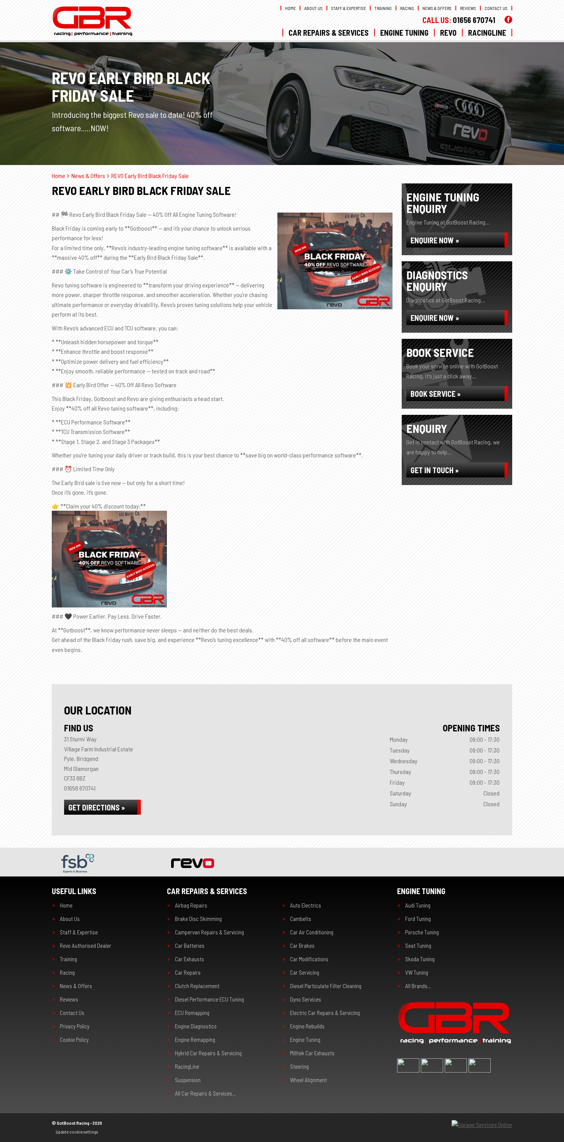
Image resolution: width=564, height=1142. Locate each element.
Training (383, 8)
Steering (299, 1066)
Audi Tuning (417, 905)
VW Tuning (416, 972)
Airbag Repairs (191, 905)
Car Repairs (188, 972)
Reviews (468, 8)
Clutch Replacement (197, 986)
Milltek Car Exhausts (312, 1053)
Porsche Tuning (422, 932)
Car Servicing (304, 972)
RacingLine (487, 32)
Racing (407, 8)
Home (290, 8)
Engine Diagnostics (196, 1026)
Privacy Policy (74, 1026)
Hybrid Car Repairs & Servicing (208, 1053)
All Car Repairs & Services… (205, 1093)
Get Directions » (96, 807)
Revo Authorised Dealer (85, 946)
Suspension (188, 1080)
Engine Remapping (195, 1040)
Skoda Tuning (420, 959)
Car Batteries (189, 946)
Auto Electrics (305, 905)
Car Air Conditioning (311, 932)
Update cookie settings (77, 1131)
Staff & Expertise (348, 8)
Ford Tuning (418, 919)
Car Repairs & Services (329, 32)
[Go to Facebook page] (508, 19)
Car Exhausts (189, 959)
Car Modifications (309, 959)
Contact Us (496, 8)
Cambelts (300, 919)
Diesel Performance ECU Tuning (209, 999)
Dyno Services (305, 999)
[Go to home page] (92, 21)
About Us (313, 8)
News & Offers (437, 8)
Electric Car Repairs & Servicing (325, 1013)
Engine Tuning (404, 32)
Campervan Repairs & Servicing (209, 932)
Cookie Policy (74, 1040)
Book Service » (436, 393)
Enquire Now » (435, 240)
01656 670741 (458, 20)
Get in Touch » (435, 470)
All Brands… (418, 986)
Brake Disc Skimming (198, 919)
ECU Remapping (192, 1013)
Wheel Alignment (308, 1080)
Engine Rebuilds (307, 1026)
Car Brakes (302, 946)
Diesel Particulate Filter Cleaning (325, 986)
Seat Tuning (418, 946)
